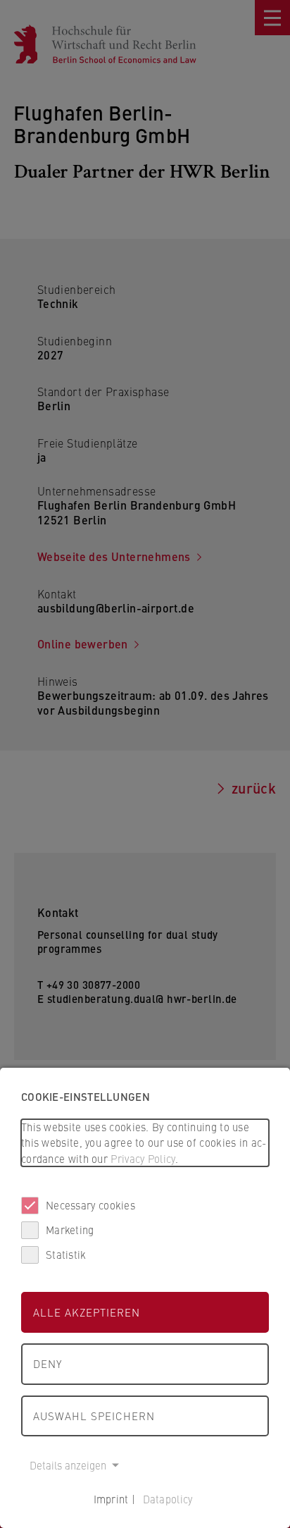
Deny (47, 1363)
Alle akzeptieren (86, 1312)
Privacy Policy (143, 1158)
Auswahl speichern (94, 1415)
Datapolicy (168, 1498)
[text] (145, 1143)
